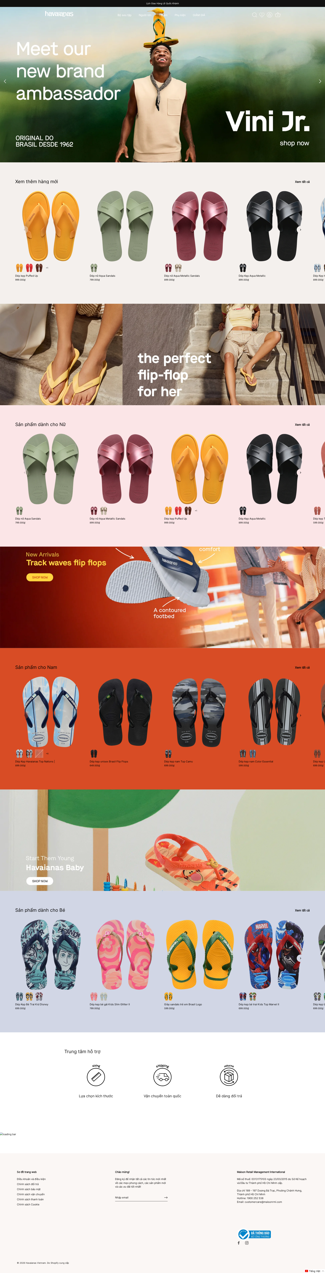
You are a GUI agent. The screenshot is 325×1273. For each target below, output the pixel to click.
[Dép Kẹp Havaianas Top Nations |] (50, 711)
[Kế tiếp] (320, 81)
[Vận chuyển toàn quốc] (162, 1075)
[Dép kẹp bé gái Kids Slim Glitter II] (125, 954)
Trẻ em (163, 15)
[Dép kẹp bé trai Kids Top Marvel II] (274, 954)
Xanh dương (252, 753)
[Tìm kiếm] (254, 15)
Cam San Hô (29, 268)
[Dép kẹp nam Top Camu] (199, 711)
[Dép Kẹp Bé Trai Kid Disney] (50, 954)
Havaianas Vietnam (36, 1263)
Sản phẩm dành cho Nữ (40, 424)
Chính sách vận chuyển (31, 1194)
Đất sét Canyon (317, 511)
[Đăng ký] (166, 1197)
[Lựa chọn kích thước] (95, 1075)
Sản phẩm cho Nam (36, 667)
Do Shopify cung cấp (58, 1263)
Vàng (29, 996)
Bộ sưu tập (125, 15)
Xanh (19, 996)
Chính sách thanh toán (30, 1199)
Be (178, 268)
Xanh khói (94, 268)
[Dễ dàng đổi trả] (229, 1075)
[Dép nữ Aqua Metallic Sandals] (199, 226)
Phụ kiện (180, 15)
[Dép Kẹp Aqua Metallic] (274, 226)
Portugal (39, 753)
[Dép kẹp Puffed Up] (50, 226)
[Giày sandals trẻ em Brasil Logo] (199, 954)
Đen (94, 753)
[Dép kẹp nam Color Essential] (274, 711)
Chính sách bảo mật (28, 1189)
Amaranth (168, 268)
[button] (24, 229)
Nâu (39, 268)
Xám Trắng (317, 996)
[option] (162, 81)
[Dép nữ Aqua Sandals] (125, 226)
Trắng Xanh (252, 996)
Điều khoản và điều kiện (31, 1179)
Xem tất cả (302, 182)
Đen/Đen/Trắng (168, 753)
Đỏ (39, 996)
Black (243, 268)
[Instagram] (246, 1242)
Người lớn (145, 15)
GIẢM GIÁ (199, 15)
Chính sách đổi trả (28, 1184)
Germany (29, 753)
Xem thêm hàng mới (36, 181)
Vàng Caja (19, 268)
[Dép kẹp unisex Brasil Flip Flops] (125, 711)
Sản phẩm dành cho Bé (40, 910)
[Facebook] (238, 1242)
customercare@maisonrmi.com (263, 1201)
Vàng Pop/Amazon (168, 996)
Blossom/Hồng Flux (94, 996)
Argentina (317, 268)
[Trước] (5, 81)
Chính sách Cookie (28, 1204)
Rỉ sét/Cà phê (317, 753)
